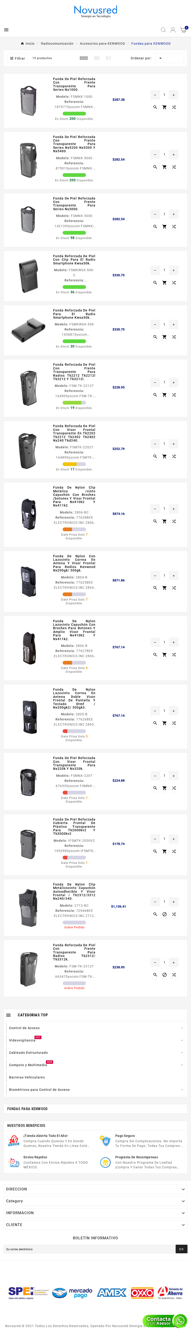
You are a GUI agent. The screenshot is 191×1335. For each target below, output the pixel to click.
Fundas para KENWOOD (27, 1109)
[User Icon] (173, 30)
